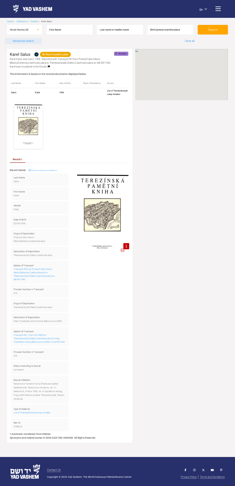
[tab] (17, 159)
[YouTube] (212, 470)
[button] (218, 9)
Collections (21, 21)
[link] (31, 9)
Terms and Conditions (212, 477)
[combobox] (21, 30)
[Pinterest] (221, 470)
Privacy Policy (189, 477)
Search (213, 30)
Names (34, 21)
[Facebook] (185, 470)
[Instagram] (194, 470)
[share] (36, 54)
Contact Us (54, 470)
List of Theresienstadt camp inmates (32, 412)
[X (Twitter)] (203, 470)
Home (10, 21)
